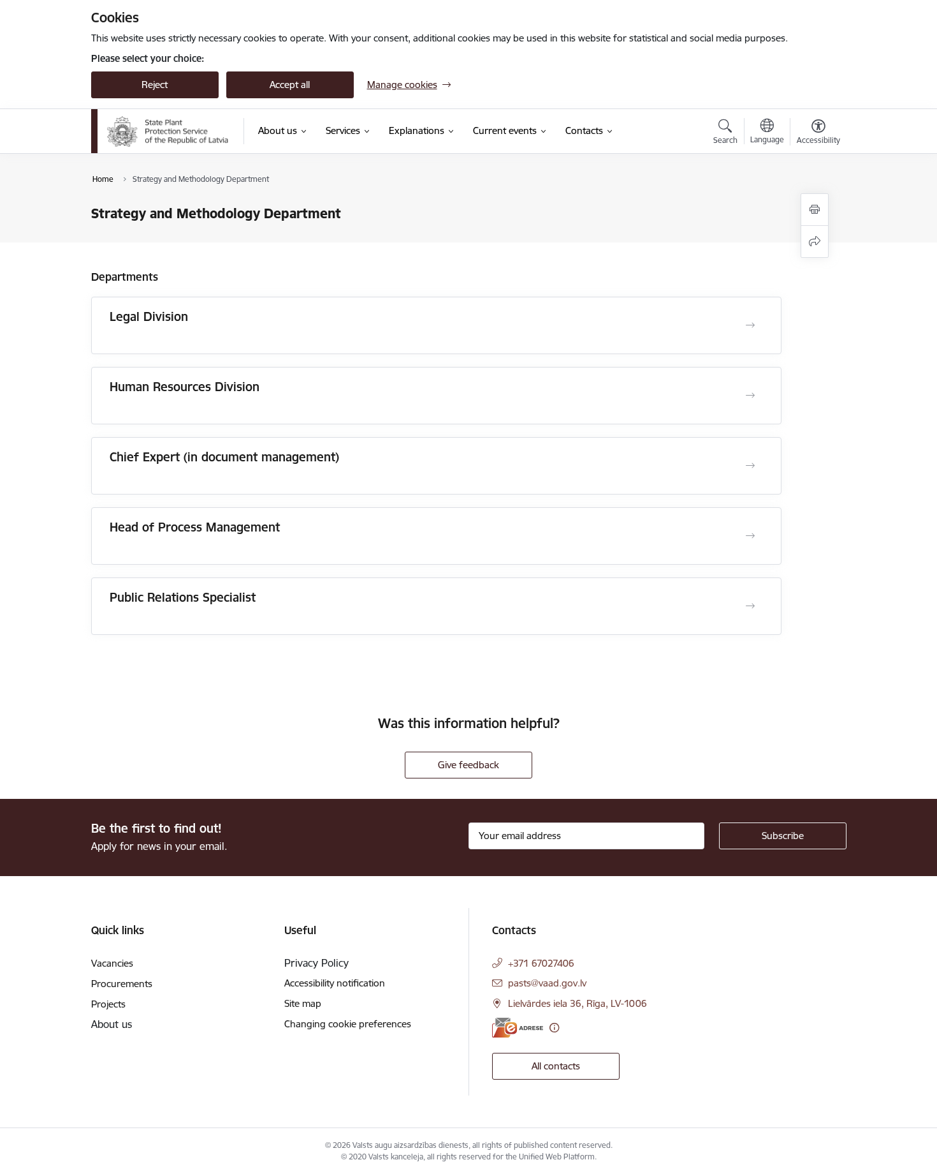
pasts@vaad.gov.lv (547, 983)
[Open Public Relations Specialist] (750, 606)
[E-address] (517, 1027)
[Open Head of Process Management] (750, 536)
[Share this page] (814, 241)
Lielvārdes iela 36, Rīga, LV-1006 (577, 1003)
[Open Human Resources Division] (750, 396)
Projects (108, 1004)
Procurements (121, 984)
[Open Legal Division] (750, 325)
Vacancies (112, 963)
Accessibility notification (334, 983)
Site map (302, 1003)
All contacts (556, 1066)
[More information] (554, 1027)
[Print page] (814, 209)
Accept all (290, 84)
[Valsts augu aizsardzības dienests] (168, 131)
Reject (155, 84)
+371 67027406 (541, 963)
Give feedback (468, 765)
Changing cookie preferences (347, 1024)
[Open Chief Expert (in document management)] (750, 466)
